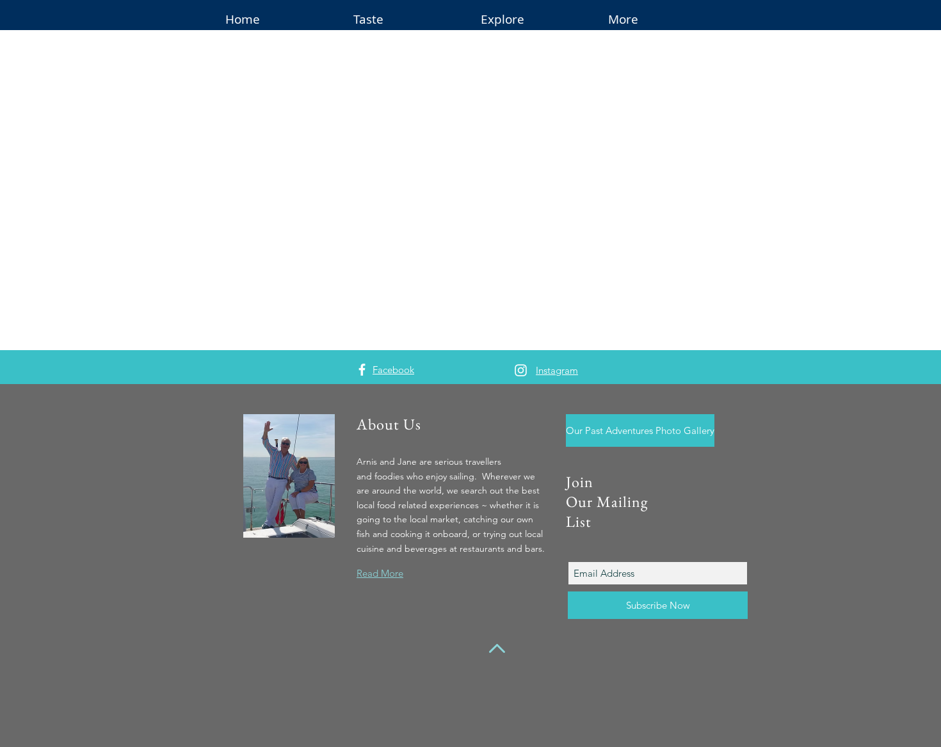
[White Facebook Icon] (362, 370)
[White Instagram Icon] (521, 370)
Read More (380, 573)
